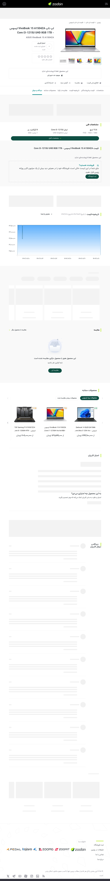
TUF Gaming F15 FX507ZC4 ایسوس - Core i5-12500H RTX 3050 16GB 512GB (25, 429)
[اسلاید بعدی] (8, 422)
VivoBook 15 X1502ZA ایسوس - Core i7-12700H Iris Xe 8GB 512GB (55, 429)
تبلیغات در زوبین (97, 850)
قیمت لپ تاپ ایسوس (76, 22)
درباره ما (100, 859)
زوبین (99, 22)
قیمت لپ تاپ (90, 22)
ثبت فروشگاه (99, 845)
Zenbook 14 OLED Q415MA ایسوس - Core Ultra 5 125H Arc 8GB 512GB (85, 429)
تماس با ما (100, 855)
